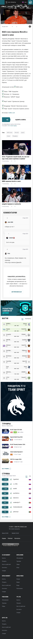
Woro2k (17, 132)
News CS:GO (5, 533)
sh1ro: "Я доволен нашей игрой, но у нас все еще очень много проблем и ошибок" (15, 158)
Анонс (8, 136)
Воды (17, 585)
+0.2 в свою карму (12, 125)
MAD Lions (9, 132)
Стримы (17, 6)
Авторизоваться (16, 292)
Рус (30, 476)
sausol (22, 132)
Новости (10, 6)
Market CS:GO (15, 533)
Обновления (19, 558)
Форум (18, 579)
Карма (4, 538)
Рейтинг (10, 538)
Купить (4, 558)
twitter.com (11, 112)
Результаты (28, 318)
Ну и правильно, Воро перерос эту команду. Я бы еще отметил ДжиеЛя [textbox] (15, 260)
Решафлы (15, 136)
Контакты (17, 538)
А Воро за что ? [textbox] (9, 226)
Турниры (23, 6)
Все (22, 318)
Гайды (18, 564)
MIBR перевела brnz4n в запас (11, 181)
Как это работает (6, 564)
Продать (4, 561)
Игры (17, 567)
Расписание (19, 588)
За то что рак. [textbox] (10, 242)
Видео (18, 582)
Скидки (4, 570)
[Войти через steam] (30, 2)
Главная (3, 6)
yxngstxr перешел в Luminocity (11, 204)
